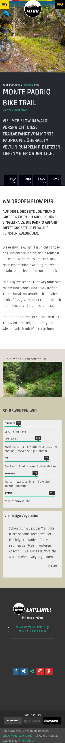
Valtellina (27, 85)
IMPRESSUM (28, 740)
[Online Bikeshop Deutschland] (33, 721)
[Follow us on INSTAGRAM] (40, 671)
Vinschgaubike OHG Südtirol (20, 736)
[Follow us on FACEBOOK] (16, 671)
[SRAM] (13, 721)
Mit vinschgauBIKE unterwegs (32, 627)
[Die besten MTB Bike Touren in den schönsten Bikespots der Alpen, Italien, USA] (32, 8)
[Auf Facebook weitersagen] (24, 671)
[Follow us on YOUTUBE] (49, 671)
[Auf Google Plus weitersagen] (32, 671)
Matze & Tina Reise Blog (32, 631)
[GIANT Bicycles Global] (52, 721)
